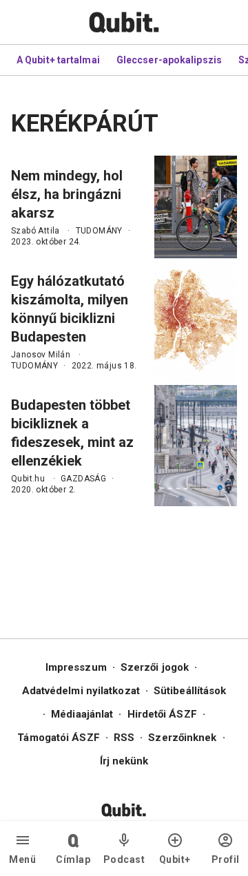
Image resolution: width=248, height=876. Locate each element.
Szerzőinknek (182, 737)
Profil (225, 859)
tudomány (99, 231)
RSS (124, 737)
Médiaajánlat (82, 714)
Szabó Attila (35, 231)
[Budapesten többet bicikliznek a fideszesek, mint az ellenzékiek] (195, 445)
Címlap (73, 859)
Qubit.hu (28, 478)
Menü (22, 859)
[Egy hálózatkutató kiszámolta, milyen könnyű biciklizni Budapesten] (195, 321)
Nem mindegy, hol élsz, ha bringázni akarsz (67, 194)
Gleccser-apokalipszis (169, 59)
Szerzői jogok (155, 667)
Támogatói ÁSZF (58, 737)
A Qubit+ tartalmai (58, 59)
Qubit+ (175, 859)
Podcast (124, 859)
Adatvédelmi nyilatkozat (81, 691)
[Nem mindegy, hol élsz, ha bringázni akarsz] (195, 207)
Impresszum (76, 667)
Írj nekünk (124, 761)
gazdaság (83, 478)
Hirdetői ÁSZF (162, 714)
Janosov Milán (40, 354)
